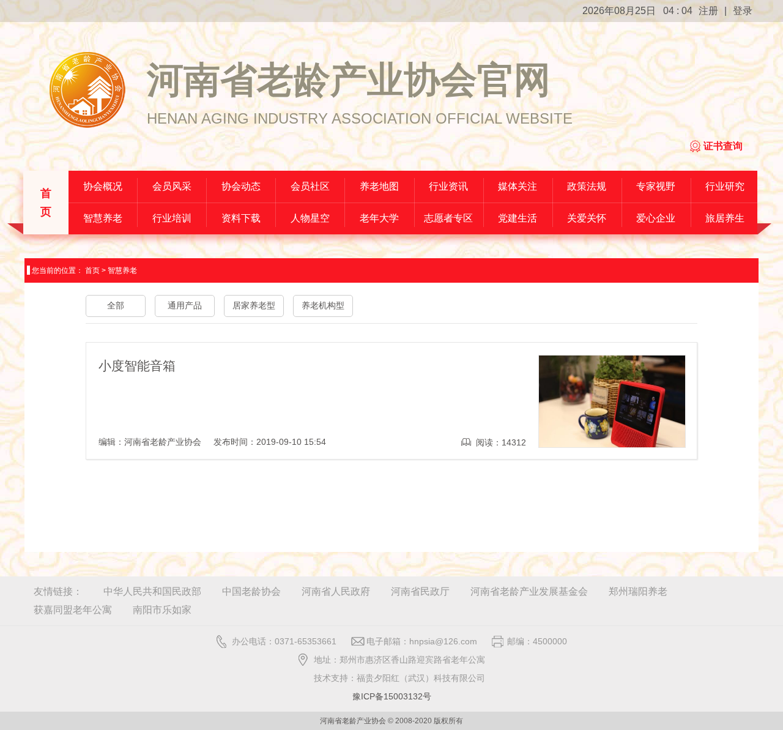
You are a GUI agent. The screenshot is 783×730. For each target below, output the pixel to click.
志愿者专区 (448, 218)
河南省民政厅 (420, 591)
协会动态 (241, 186)
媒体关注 (517, 186)
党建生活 (517, 218)
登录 (742, 11)
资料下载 (241, 218)
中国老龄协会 (251, 591)
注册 (708, 11)
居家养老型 (253, 305)
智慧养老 (102, 218)
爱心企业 (655, 218)
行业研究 (724, 186)
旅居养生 (724, 218)
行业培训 (171, 218)
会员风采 (171, 186)
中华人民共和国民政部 (152, 591)
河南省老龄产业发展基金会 (529, 591)
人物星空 (310, 218)
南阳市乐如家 (162, 610)
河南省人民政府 (336, 591)
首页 (45, 202)
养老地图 (379, 186)
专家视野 (655, 186)
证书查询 (723, 146)
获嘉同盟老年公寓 (73, 610)
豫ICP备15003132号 (391, 696)
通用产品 (185, 305)
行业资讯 (448, 186)
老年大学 (379, 218)
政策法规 (586, 186)
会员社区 (310, 186)
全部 (115, 305)
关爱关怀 (586, 218)
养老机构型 (323, 305)
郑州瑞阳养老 (638, 591)
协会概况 (102, 186)
